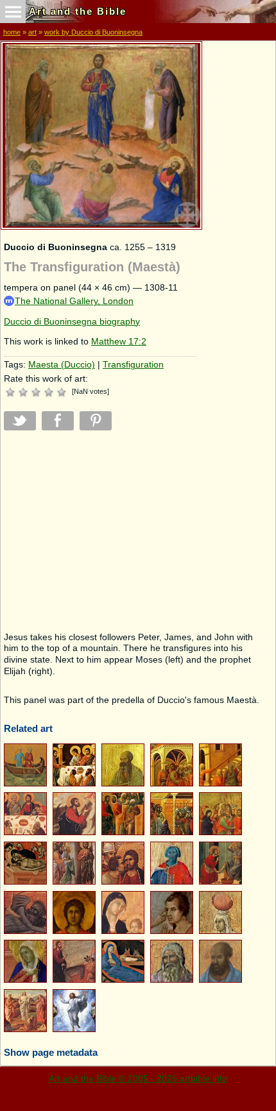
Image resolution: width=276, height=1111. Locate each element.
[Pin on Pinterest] (96, 420)
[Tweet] (20, 420)
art (32, 32)
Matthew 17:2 (118, 341)
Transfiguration (133, 364)
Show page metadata (51, 1052)
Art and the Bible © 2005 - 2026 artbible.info (138, 1078)
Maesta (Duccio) (61, 364)
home (12, 32)
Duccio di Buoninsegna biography (72, 322)
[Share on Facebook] (58, 420)
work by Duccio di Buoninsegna (93, 32)
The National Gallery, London (74, 301)
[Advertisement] (100, 530)
